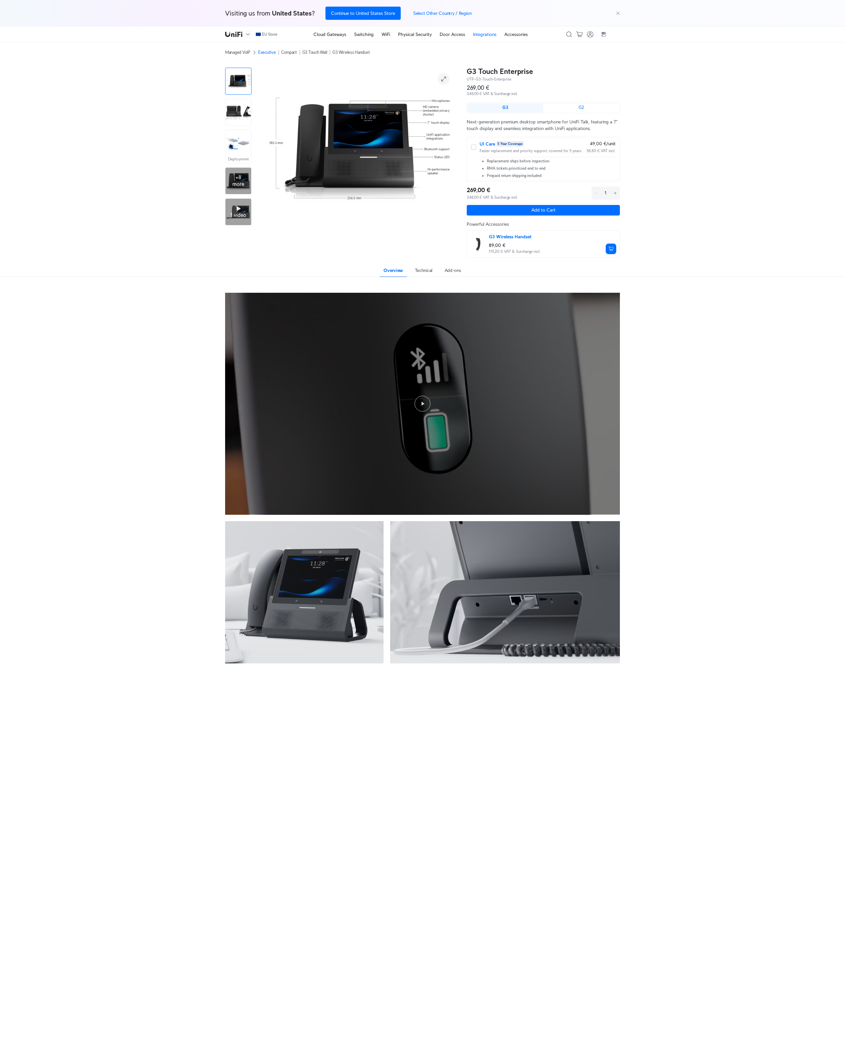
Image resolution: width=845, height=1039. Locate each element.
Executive (267, 52)
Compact (289, 52)
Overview (393, 270)
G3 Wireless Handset (351, 52)
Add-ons (453, 270)
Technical (423, 270)
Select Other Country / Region (442, 13)
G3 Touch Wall (314, 52)
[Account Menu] (590, 34)
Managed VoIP (237, 52)
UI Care (487, 144)
